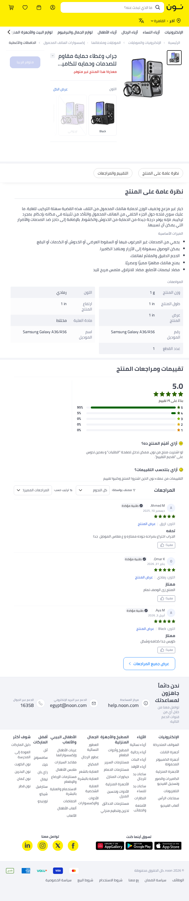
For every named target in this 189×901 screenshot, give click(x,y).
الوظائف (178, 880)
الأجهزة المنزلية (167, 772)
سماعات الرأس (168, 798)
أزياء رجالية (138, 752)
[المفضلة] (25, 7)
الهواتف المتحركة (166, 745)
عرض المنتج (147, 524)
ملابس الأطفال (66, 770)
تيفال (44, 779)
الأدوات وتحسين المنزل (118, 794)
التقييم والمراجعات (113, 173)
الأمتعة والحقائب (140, 808)
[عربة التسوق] (11, 7)
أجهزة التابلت (169, 752)
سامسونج (41, 758)
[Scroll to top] (13, 885)
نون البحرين (23, 772)
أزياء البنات (138, 760)
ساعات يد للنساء (139, 789)
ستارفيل (42, 787)
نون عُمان (24, 779)
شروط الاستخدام (111, 880)
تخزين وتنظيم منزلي (115, 811)
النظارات (140, 798)
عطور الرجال (89, 757)
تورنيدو (43, 801)
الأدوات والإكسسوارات (88, 801)
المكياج (93, 764)
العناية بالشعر (88, 772)
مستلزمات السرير (116, 762)
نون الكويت (23, 764)
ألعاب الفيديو (169, 806)
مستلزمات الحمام (116, 770)
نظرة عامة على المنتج (160, 173)
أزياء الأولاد (138, 767)
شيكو (43, 794)
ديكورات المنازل (117, 777)
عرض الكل (60, 89)
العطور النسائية (92, 747)
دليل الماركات (21, 745)
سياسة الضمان (155, 880)
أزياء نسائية (138, 745)
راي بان (43, 772)
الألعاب (72, 816)
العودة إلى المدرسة (23, 755)
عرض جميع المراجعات (151, 663)
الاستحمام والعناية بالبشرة (63, 792)
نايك (45, 765)
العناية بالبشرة (88, 779)
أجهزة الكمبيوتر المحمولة (167, 762)
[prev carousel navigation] (57, 115)
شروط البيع (85, 880)
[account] (52, 7)
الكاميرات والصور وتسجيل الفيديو (167, 781)
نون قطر (24, 786)
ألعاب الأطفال (67, 808)
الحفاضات (70, 801)
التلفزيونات (171, 791)
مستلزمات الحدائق (115, 804)
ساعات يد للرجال (139, 777)
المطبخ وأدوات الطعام (118, 753)
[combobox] (107, 7)
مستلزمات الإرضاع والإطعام (64, 779)
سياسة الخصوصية (59, 880)
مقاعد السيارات (66, 762)
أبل (46, 750)
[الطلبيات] (38, 7)
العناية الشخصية (91, 789)
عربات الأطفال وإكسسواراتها (66, 753)
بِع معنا (133, 880)
